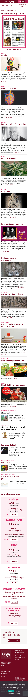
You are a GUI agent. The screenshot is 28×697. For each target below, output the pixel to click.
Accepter (11, 691)
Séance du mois (5, 222)
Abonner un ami (19, 654)
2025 (9, 635)
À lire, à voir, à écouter (8, 474)
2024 (14, 635)
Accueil (2, 10)
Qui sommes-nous (5, 671)
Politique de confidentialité (14, 693)
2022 (4, 637)
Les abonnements (19, 652)
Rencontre (4, 122)
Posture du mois (6, 256)
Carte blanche (5, 322)
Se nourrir (4, 358)
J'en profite (14, 623)
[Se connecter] (23, 1)
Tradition (4, 292)
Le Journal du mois (22, 5)
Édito (2, 53)
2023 (18, 635)
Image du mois (5, 86)
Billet (3, 460)
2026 (4, 635)
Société (3, 383)
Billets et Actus (8, 443)
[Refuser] (26, 689)
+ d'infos (14, 602)
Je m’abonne (14, 515)
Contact (3, 675)
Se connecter (18, 656)
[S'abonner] (19, 1)
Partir (3, 156)
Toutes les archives (14, 640)
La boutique (4, 673)
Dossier (3, 189)
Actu (2, 443)
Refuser (18, 691)
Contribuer (4, 677)
